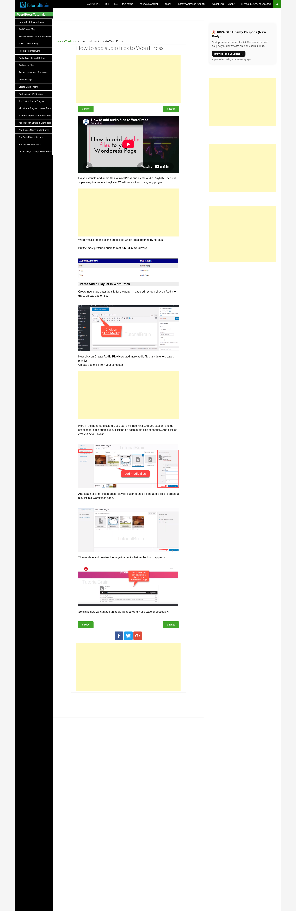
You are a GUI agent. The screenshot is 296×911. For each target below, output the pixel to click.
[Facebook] (119, 635)
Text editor (127, 4)
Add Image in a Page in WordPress (35, 123)
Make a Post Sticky (28, 43)
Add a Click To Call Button (32, 58)
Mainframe (92, 4)
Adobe (231, 4)
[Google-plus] (137, 635)
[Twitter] (128, 635)
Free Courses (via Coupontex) (256, 4)
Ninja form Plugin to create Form (35, 108)
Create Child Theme (28, 87)
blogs (168, 4)
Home (58, 40)
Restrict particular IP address (33, 72)
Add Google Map (27, 29)
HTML (107, 4)
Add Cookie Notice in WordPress (34, 130)
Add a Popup (25, 79)
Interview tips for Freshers (191, 4)
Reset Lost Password (29, 51)
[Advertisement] (128, 79)
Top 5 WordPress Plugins (31, 101)
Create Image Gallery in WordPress (35, 151)
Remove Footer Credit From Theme (35, 36)
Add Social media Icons (30, 144)
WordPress (218, 4)
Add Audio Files (26, 65)
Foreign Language (149, 4)
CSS (116, 4)
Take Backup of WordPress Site (35, 115)
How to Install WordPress (31, 22)
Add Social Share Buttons (30, 137)
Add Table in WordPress (31, 94)
